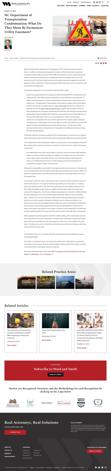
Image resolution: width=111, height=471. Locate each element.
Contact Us (15, 432)
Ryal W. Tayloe (7, 50)
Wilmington (35, 254)
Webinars (76, 2)
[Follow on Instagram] (102, 2)
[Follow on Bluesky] (97, 2)
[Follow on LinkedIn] (100, 2)
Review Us (7, 453)
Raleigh (26, 254)
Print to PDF (103, 58)
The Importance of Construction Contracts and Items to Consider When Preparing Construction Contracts (19, 334)
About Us (7, 447)
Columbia (48, 254)
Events (69, 2)
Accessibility (57, 467)
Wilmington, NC (38, 455)
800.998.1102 (17, 427)
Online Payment (86, 2)
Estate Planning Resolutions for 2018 (53, 331)
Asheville (59, 251)
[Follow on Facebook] (94, 2)
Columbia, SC (26, 453)
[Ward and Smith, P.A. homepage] (16, 4)
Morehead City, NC (27, 458)
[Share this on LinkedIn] (103, 63)
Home (6, 58)
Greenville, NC (26, 455)
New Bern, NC (37, 450)
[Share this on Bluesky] (106, 63)
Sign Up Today (55, 375)
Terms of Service (40, 467)
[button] (108, 2)
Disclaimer (32, 467)
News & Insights (14, 58)
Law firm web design (67, 467)
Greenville (66, 251)
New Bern (82, 251)
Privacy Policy (49, 467)
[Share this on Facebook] (101, 63)
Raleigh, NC (37, 453)
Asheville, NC (26, 450)
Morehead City (74, 251)
